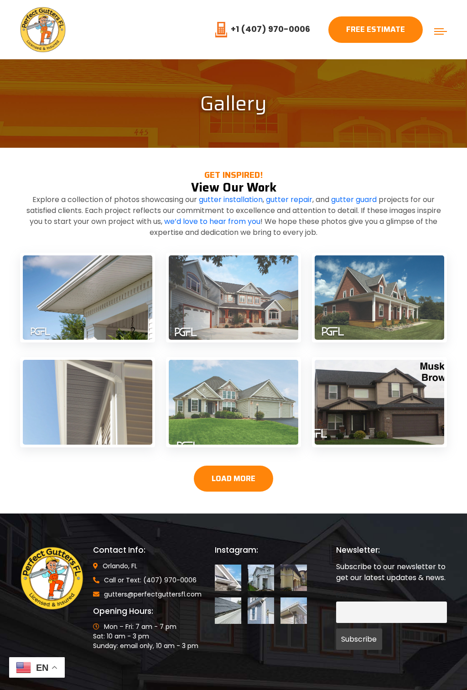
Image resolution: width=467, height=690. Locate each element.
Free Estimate (375, 29)
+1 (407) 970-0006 (270, 29)
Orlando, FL (120, 566)
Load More (233, 478)
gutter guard (354, 199)
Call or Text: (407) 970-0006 (150, 580)
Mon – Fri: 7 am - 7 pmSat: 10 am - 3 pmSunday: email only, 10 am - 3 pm (145, 636)
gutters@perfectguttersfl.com (153, 594)
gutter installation (231, 199)
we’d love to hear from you (212, 221)
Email (344, 595)
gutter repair (289, 199)
